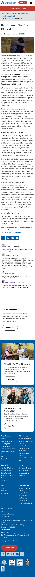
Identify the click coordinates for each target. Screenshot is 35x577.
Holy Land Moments (20, 14)
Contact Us (4, 459)
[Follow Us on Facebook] (3, 554)
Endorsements (5, 446)
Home (3, 14)
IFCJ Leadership (6, 441)
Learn (9, 14)
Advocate (4, 491)
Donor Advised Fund (25, 503)
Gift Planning (23, 498)
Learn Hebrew (23, 470)
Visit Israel (4, 493)
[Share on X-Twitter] (8, 238)
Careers (3, 454)
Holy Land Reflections (8, 468)
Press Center (5, 480)
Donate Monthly (24, 493)
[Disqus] (17, 265)
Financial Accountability (8, 451)
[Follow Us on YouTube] (17, 554)
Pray (2, 488)
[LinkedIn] (22, 554)
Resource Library (24, 473)
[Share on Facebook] (3, 238)
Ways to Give (5, 516)
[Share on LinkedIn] (12, 238)
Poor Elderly (22, 446)
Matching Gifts (23, 495)
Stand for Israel (6, 473)
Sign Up (11, 379)
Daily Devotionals (9, 16)
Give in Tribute (23, 500)
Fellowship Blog (6, 470)
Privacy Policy (6, 541)
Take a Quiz (22, 475)
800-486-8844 (5, 529)
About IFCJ (4, 438)
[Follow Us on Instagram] (12, 554)
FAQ (2, 456)
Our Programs (5, 444)
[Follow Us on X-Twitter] (8, 554)
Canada (15, 541)
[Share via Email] (17, 238)
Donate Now (22, 2)
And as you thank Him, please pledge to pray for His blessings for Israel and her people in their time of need (16, 230)
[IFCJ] (8, 2)
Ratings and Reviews (8, 449)
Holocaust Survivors (25, 438)
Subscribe (10, 327)
